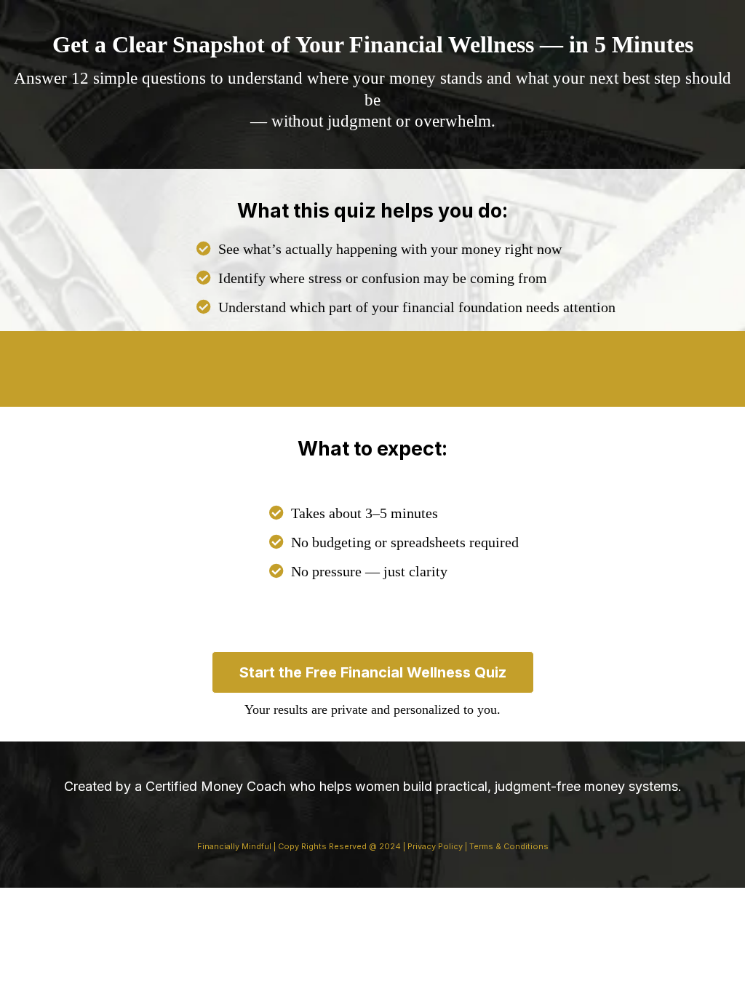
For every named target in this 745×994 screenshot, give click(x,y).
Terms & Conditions (509, 846)
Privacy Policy (434, 846)
